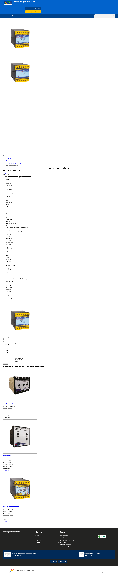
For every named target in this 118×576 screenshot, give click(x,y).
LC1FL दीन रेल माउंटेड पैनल (8, 404)
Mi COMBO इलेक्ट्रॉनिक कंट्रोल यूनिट (11, 506)
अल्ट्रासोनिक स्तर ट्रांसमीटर (65, 547)
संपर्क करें (30, 16)
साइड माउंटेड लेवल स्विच (64, 538)
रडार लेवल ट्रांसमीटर (63, 542)
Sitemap (38, 545)
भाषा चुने (102, 572)
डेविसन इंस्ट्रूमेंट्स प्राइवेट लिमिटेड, (24, 2)
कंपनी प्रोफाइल (14, 16)
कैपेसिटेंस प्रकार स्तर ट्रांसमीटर (65, 544)
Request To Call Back (7, 158)
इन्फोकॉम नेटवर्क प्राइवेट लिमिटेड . (21, 570)
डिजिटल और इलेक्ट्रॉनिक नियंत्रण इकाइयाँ (13, 163)
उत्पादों (7, 162)
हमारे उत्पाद (22, 16)
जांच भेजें (34, 12)
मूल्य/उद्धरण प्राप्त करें (6, 173)
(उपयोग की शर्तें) (37, 569)
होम (6, 160)
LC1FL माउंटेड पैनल (7, 455)
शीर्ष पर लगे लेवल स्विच (64, 535)
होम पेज (5, 16)
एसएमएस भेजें (63, 561)
